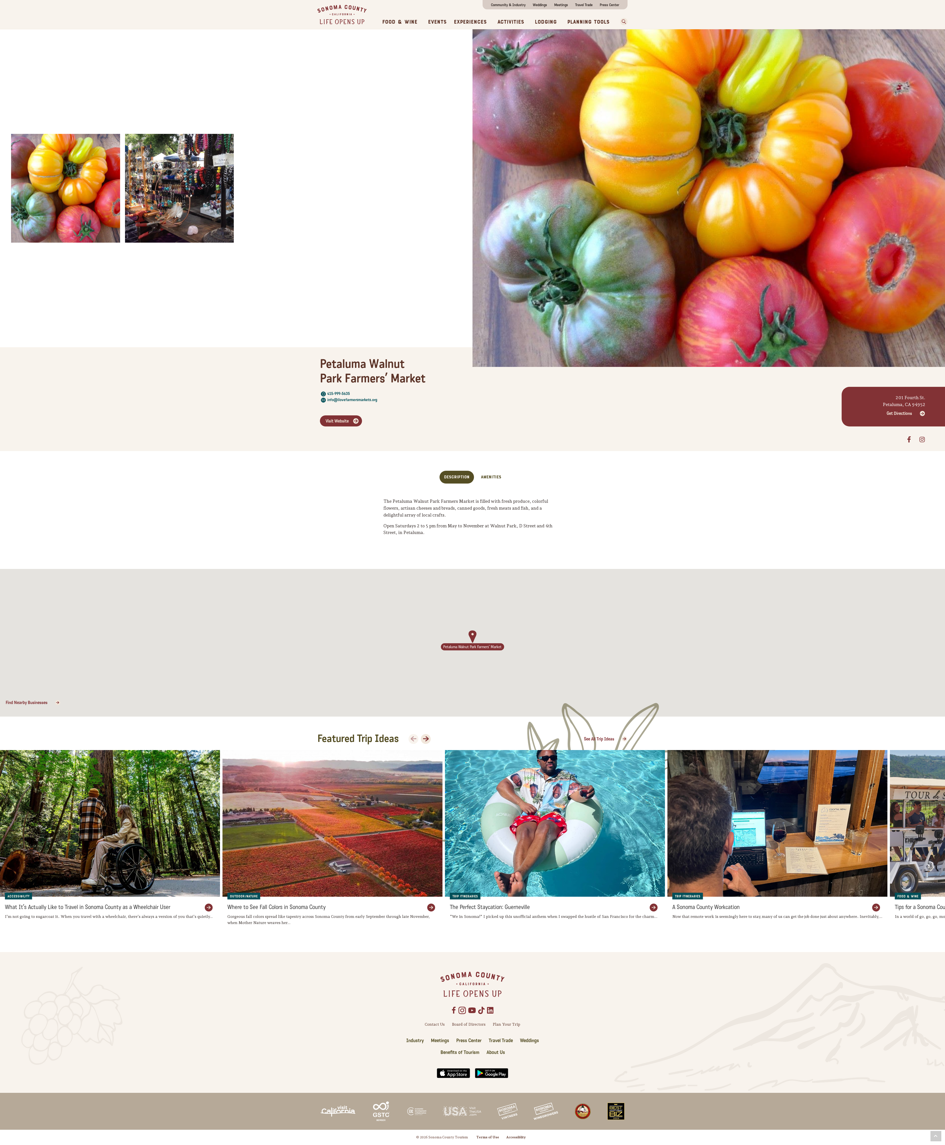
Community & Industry (508, 5)
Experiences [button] (470, 22)
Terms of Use (487, 1137)
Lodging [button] (546, 22)
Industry (415, 1041)
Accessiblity (516, 1137)
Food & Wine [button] (399, 22)
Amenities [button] (491, 477)
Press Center (609, 5)
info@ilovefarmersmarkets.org (352, 399)
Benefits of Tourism (460, 1052)
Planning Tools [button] (588, 22)
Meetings (561, 5)
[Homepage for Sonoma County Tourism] (342, 14)
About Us (496, 1052)
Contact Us (435, 1024)
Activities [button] (510, 22)
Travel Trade (584, 5)
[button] (622, 21)
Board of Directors (469, 1024)
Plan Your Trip (506, 1024)
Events (437, 22)
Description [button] (457, 477)
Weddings (540, 5)
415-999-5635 (338, 393)
